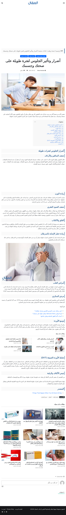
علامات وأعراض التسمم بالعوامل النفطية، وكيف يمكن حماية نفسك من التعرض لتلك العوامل (55, 423)
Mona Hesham (41, 70)
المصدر (60, 144)
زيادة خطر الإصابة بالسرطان (54, 133)
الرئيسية (58, 51)
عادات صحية (42, 51)
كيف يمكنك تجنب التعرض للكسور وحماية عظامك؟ (48, 311)
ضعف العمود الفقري (56, 130)
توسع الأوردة (58, 138)
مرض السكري (57, 137)
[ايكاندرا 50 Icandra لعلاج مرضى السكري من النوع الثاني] (11, 455)
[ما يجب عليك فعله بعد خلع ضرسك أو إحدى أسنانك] (55, 434)
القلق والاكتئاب (57, 131)
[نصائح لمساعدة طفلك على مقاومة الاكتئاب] (27, 349)
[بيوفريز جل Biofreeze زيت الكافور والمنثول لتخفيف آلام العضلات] (11, 414)
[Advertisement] (33, 27)
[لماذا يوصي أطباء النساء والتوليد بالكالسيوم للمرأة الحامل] (27, 341)
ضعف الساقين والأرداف (55, 126)
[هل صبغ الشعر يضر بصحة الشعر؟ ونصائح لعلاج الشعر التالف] (33, 434)
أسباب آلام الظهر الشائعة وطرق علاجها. (51, 316)
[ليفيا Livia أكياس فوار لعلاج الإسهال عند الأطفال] (33, 414)
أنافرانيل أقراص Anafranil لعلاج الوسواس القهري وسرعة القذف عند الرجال (34, 464)
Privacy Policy (10, 509)
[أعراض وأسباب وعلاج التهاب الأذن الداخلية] (60, 341)
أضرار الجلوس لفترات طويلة (55, 125)
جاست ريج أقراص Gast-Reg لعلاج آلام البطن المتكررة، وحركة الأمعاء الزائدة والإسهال (12, 443)
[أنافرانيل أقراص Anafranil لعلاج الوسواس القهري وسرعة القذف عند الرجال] (33, 455)
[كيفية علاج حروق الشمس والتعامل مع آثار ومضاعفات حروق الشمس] (55, 455)
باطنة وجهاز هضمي (40, 56)
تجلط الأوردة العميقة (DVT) (54, 140)
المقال (52, 509)
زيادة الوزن (58, 128)
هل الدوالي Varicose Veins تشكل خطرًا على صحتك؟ (47, 313)
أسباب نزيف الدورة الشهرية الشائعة (45, 346)
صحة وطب (50, 51)
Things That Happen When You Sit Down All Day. (47, 393)
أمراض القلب (57, 135)
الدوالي (50, 397)
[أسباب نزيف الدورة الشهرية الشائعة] (60, 349)
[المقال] (33, 3)
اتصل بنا (4, 509)
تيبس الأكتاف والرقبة (55, 142)
